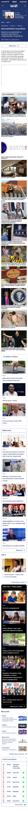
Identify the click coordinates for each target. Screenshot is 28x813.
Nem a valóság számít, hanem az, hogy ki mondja (13, 701)
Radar (4, 375)
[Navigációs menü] (2, 5)
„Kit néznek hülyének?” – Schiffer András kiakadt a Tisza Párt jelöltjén (13, 575)
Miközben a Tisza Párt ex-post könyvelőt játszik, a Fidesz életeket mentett (13, 478)
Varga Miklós (4, 25)
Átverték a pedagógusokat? (11, 608)
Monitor (5, 518)
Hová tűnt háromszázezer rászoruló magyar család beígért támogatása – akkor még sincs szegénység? (14, 454)
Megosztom (12, 46)
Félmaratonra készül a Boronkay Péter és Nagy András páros (13, 379)
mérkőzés (19, 25)
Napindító (16, 787)
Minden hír (19, 550)
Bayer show (5, 737)
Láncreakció (5, 748)
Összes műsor (19, 804)
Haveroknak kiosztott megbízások (13, 501)
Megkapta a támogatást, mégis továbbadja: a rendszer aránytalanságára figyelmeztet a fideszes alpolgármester (12, 676)
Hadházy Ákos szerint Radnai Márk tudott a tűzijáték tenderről (13, 652)
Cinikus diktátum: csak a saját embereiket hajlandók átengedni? (13, 629)
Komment (5, 498)
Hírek (4, 398)
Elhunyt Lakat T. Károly (10, 400)
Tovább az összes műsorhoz (16, 754)
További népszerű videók (18, 582)
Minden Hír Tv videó (16, 706)
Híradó (4, 716)
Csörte (4, 731)
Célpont (4, 725)
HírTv (2, 22)
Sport (8, 22)
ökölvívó (12, 25)
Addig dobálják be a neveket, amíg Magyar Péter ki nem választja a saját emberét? (14, 523)
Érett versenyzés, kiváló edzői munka (12, 422)
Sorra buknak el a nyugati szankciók (13, 546)
